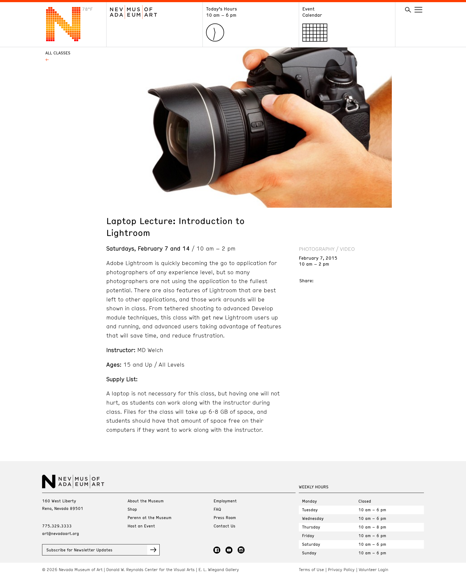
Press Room (225, 517)
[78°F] (67, 40)
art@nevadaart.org (60, 533)
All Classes (57, 52)
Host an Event (141, 525)
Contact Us (224, 525)
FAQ (217, 509)
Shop (132, 509)
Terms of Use (311, 569)
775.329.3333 (57, 526)
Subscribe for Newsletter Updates (79, 549)
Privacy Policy (341, 569)
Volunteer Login (373, 569)
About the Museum (146, 500)
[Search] (408, 10)
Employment (225, 500)
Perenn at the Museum (150, 517)
